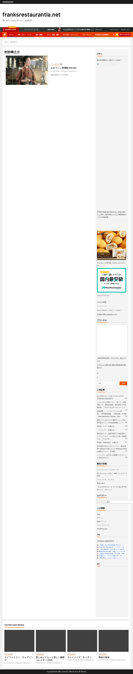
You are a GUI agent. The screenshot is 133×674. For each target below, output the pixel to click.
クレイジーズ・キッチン (24, 29)
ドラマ (52, 64)
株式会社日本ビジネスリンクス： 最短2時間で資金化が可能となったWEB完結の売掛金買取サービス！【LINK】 (112, 448)
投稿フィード (101, 521)
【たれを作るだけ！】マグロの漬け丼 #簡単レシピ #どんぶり (75, 29)
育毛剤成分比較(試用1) (105, 399)
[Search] (113, 35)
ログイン (100, 518)
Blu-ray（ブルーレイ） (70, 34)
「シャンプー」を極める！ (106, 430)
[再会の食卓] (114, 641)
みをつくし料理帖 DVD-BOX (64, 68)
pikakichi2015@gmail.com (69, 71)
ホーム (11, 34)
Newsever (72, 672)
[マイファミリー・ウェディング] (19, 641)
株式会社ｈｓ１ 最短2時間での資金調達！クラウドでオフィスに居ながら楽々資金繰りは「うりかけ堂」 (112, 436)
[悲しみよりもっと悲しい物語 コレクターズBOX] (51, 641)
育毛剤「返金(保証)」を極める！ (108, 442)
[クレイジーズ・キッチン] (82, 641)
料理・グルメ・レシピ (24, 34)
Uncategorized (8, 654)
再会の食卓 (44, 29)
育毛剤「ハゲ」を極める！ (106, 426)
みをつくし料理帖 (58, 64)
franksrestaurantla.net (31, 14)
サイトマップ (87, 34)
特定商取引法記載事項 (102, 34)
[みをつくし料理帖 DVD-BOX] (26, 70)
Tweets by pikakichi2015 (105, 541)
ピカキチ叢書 (101, 302)
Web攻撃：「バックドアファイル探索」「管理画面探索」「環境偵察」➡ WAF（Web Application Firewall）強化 (112, 413)
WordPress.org (102, 529)
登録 (98, 514)
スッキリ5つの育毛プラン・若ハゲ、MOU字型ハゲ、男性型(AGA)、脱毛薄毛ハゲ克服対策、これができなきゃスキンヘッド (111, 404)
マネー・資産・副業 (53, 34)
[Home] (5, 34)
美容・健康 (39, 34)
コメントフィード (103, 525)
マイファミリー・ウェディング (112, 29)
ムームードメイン (103, 295)
